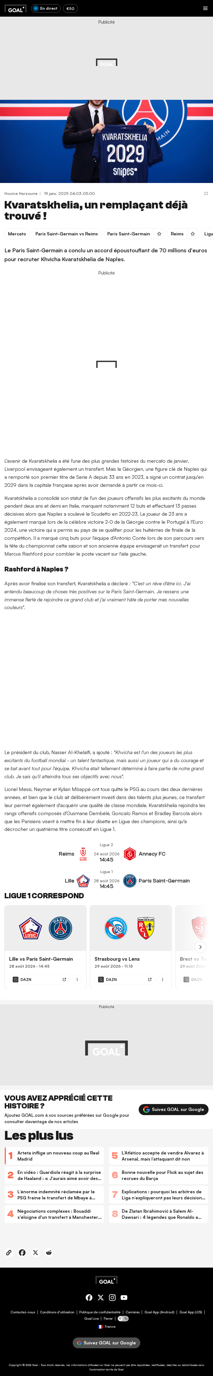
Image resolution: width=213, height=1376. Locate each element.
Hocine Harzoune (20, 193)
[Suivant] (200, 947)
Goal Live (91, 1319)
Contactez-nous (23, 1312)
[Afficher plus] (77, 979)
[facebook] (89, 1298)
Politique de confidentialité (99, 1312)
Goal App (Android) (159, 1312)
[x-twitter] (100, 1298)
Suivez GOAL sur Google (178, 1109)
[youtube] (124, 1298)
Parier (108, 1319)
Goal (35, 1365)
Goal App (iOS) (190, 1312)
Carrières (133, 1312)
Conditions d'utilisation (57, 1312)
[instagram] (112, 1298)
